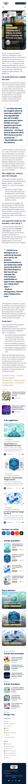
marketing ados (20, 382)
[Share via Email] (23, 454)
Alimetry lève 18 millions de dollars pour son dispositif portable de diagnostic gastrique (18, 408)
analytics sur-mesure (9, 375)
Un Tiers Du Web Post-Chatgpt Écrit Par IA (17, 567)
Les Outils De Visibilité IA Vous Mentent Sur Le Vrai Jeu (17, 689)
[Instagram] (15, 780)
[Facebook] (12, 780)
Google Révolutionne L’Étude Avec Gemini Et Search (18, 577)
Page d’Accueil (7, 770)
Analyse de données (11, 27)
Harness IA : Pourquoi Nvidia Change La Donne (13, 478)
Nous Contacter (20, 3)
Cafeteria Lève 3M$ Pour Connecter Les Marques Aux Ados (19, 393)
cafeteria (20, 375)
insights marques (8, 382)
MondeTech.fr (15, 41)
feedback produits (20, 380)
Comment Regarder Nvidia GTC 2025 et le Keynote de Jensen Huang (17, 675)
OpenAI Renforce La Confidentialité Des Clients (12, 444)
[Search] (3, 7)
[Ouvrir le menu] (25, 7)
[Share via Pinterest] (13, 533)
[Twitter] (8, 780)
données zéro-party (9, 378)
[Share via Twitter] (20, 454)
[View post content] (6, 396)
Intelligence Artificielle (12, 441)
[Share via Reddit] (17, 533)
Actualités (9, 25)
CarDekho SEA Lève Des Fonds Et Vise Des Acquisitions (17, 666)
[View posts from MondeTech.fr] (8, 42)
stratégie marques (8, 385)
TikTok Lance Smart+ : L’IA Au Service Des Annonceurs (17, 659)
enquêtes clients (8, 380)
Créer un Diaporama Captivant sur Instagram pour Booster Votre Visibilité (16, 707)
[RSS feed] (19, 780)
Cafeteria (9, 63)
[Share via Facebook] (16, 454)
